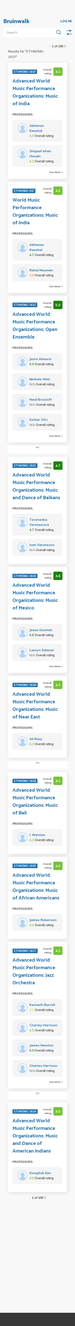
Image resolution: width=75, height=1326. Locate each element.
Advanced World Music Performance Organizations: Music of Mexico (35, 597)
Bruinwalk (16, 21)
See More (55, 172)
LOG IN (66, 21)
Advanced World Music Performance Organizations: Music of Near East (35, 706)
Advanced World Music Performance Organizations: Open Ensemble (34, 326)
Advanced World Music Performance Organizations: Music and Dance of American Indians (35, 1136)
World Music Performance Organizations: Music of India (35, 212)
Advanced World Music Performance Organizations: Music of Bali (35, 802)
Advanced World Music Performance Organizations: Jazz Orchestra (33, 972)
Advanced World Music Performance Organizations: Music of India (35, 92)
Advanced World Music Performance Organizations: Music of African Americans (35, 887)
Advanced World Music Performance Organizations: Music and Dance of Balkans (36, 486)
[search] (30, 32)
